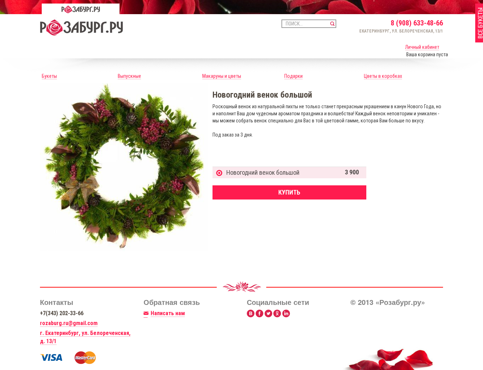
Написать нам (168, 313)
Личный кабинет (422, 47)
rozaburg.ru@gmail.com (69, 323)
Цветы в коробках (383, 76)
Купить (289, 192)
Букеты (49, 76)
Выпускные (129, 76)
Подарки (293, 76)
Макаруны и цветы (221, 76)
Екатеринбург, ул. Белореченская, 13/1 (401, 31)
